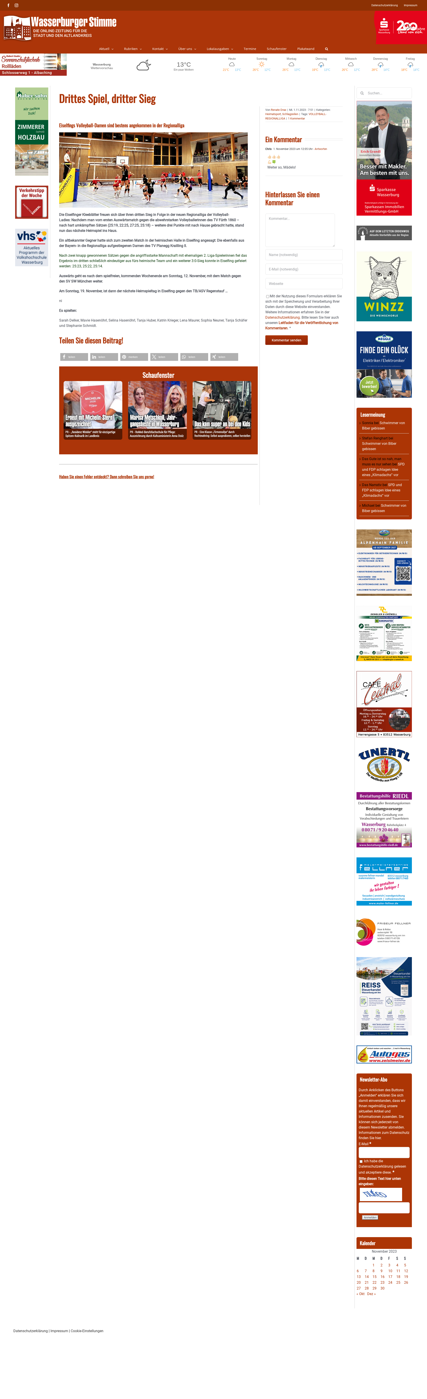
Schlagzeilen (290, 114)
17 (390, 1277)
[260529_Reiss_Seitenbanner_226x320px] (384, 960)
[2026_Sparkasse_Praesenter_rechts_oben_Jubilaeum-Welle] (400, 13)
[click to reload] (381, 1194)
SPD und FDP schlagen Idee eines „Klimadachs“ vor (383, 469)
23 (383, 1282)
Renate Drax (278, 109)
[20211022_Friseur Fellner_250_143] (384, 918)
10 (390, 1271)
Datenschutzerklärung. (283, 317)
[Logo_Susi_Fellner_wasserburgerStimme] (384, 860)
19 (406, 1277)
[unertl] (384, 750)
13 (359, 1277)
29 (375, 1288)
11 (398, 1271)
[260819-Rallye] (222, 384)
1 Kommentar (296, 118)
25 (398, 1282)
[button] (326, 48)
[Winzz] (384, 253)
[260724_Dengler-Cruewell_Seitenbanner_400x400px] (384, 608)
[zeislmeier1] (384, 1048)
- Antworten (320, 149)
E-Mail (365, 1144)
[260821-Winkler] (93, 384)
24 (390, 1282)
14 (367, 1277)
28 (367, 1288)
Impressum (59, 1331)
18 (398, 1277)
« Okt (361, 1294)
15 (375, 1277)
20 (359, 1282)
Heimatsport (273, 114)
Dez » (371, 1294)
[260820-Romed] (157, 384)
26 (406, 1282)
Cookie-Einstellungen (87, 1331)
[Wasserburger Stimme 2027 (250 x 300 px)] (384, 532)
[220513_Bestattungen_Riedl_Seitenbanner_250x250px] (384, 795)
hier (378, 1138)
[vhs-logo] (31, 231)
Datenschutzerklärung (376, 1166)
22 (375, 1282)
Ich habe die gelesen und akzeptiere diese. (382, 1166)
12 (406, 1271)
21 (367, 1282)
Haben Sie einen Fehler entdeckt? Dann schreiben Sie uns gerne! (106, 476)
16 (383, 1277)
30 (383, 1288)
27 (359, 1288)
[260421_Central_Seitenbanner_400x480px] (384, 674)
